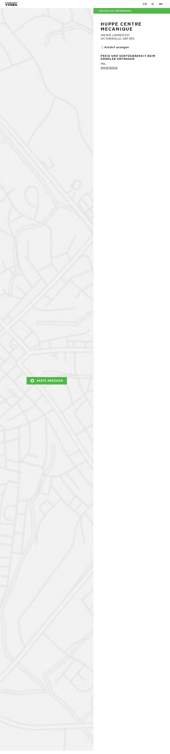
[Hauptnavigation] (161, 4)
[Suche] (153, 4)
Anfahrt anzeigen (116, 47)
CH (145, 4)
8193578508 (109, 68)
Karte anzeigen (50, 380)
